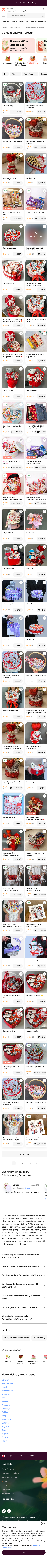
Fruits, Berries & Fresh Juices (16, 1337)
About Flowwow (8, 1469)
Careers (6, 1481)
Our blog (5, 1485)
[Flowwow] (3, 9)
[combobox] (41, 1523)
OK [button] (23, 1552)
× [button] (45, 1523)
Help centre (6, 1489)
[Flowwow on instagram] (4, 1511)
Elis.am (27, 1188)
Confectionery (39, 1337)
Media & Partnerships (9, 1477)
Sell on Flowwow (8, 1493)
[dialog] (23, 1540)
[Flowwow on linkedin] (9, 1511)
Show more (24, 1154)
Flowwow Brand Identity (11, 1473)
